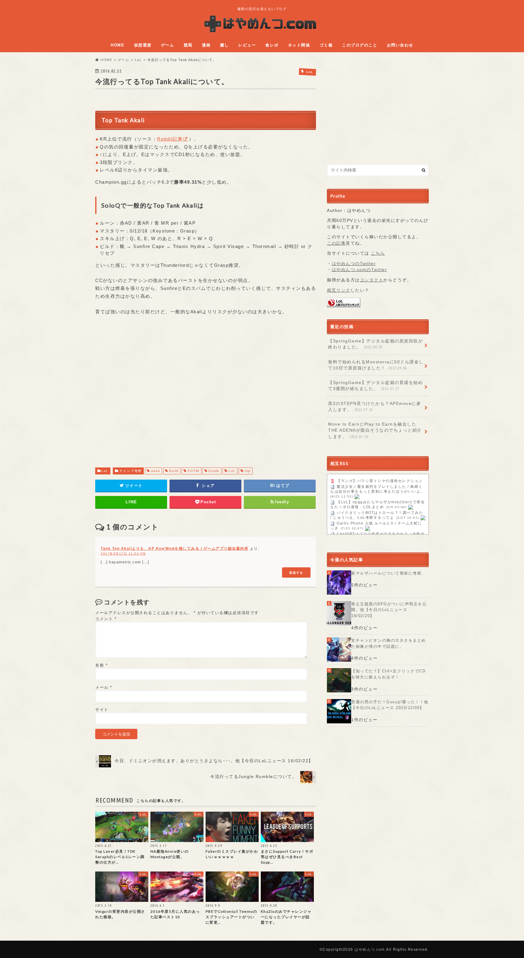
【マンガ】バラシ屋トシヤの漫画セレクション (380, 481)
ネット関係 (299, 45)
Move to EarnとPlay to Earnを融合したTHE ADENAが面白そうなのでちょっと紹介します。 (375, 430)
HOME (117, 45)
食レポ (272, 45)
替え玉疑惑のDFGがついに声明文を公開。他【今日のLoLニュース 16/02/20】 (389, 610)
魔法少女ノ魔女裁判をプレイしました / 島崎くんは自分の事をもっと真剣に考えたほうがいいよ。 (377, 489)
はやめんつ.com (369, 949)
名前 (101, 665)
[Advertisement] (205, 397)
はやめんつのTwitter (354, 263)
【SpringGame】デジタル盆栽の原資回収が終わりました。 (375, 344)
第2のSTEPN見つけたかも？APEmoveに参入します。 (374, 406)
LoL (104, 471)
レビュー (247, 45)
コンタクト (372, 280)
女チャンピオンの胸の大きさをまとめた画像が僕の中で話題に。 (388, 643)
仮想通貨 (143, 45)
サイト (102, 709)
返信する (296, 572)
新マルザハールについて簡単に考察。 (388, 573)
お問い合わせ (400, 45)
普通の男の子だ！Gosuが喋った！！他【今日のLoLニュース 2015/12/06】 (389, 705)
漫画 (206, 45)
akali (155, 471)
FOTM (193, 471)
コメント (105, 619)
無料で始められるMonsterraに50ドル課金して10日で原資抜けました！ (376, 365)
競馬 (188, 45)
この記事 (336, 243)
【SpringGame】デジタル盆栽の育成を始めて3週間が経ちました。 (375, 385)
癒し (224, 45)
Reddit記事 (170, 138)
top (248, 471)
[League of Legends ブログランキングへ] (343, 303)
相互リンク (339, 290)
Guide (214, 471)
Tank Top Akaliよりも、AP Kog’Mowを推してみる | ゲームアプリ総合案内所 (174, 548)
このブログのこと (359, 45)
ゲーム (167, 45)
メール (103, 687)
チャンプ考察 (130, 471)
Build (174, 471)
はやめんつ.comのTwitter (359, 269)
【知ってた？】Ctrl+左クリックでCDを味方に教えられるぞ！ (388, 674)
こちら (378, 253)
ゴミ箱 (326, 45)
